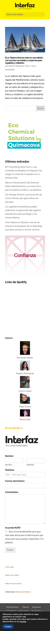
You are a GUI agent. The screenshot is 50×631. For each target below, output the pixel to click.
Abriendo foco (12, 607)
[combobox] (8, 474)
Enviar (10, 550)
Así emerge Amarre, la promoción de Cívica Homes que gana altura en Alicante (23, 198)
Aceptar (8, 626)
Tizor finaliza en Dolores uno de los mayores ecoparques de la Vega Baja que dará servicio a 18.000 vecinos (23, 226)
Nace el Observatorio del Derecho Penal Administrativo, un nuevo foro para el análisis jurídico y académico (23, 186)
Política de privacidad (13, 584)
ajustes (23, 621)
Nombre (10, 456)
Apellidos (30, 465)
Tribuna (25, 607)
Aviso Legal (9, 567)
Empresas (36, 607)
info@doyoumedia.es (23, 592)
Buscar (41, 108)
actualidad (9, 70)
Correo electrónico (15, 481)
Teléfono (9, 470)
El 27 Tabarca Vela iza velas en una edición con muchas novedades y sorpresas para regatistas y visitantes (24, 60)
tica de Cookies (13, 575)
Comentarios (11, 492)
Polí (6, 575)
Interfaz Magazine (16, 66)
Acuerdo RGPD (13, 527)
